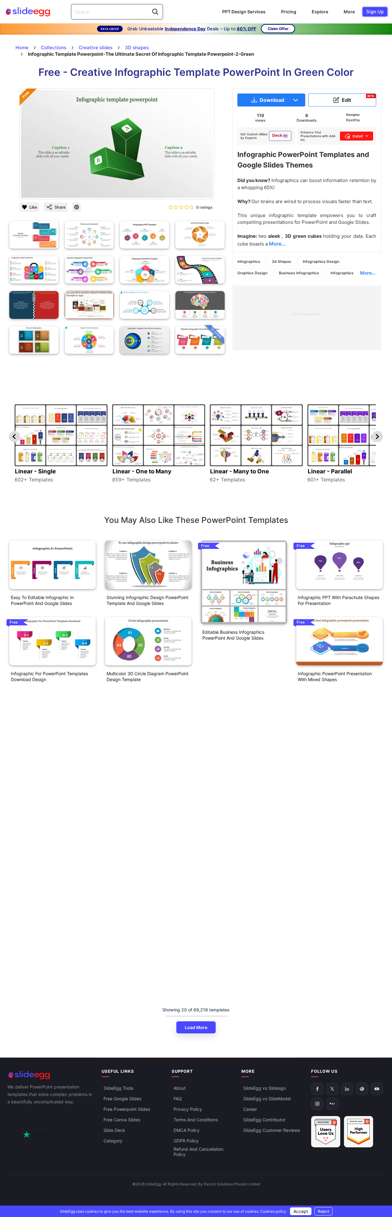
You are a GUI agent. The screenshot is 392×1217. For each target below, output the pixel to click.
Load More (196, 1027)
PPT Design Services (244, 11)
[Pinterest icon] (76, 207)
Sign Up (375, 12)
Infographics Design (321, 261)
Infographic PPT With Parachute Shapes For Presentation (338, 600)
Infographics (248, 261)
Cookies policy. (273, 1211)
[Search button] (155, 11)
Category (113, 1140)
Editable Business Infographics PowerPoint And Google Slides (233, 635)
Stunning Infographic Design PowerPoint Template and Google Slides (147, 600)
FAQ (178, 1098)
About (180, 1088)
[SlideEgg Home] (50, 1075)
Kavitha (353, 120)
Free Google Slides (122, 1098)
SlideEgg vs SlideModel (267, 1098)
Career (250, 1109)
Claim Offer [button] (278, 28)
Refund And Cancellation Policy (198, 1151)
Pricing (288, 11)
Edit (358, 98)
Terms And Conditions (196, 1119)
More (349, 11)
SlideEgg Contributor (264, 1119)
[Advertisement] (306, 328)
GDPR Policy (186, 1140)
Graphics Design (252, 273)
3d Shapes (281, 261)
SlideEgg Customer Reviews (271, 1130)
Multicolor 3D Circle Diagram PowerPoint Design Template (147, 676)
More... (368, 273)
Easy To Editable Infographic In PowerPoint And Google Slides (42, 600)
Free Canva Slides (122, 1119)
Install (358, 136)
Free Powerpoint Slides (127, 1109)
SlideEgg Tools (118, 1088)
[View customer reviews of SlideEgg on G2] (358, 1131)
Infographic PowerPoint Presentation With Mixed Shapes (335, 676)
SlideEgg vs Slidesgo (264, 1088)
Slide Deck (114, 1130)
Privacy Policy (188, 1109)
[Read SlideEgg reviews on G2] (325, 1131)
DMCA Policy (187, 1130)
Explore (320, 11)
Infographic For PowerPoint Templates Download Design (49, 676)
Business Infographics (299, 273)
